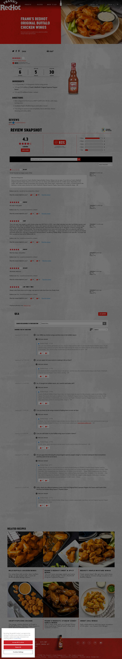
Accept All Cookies (18, 642)
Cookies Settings (18, 652)
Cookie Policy (17, 638)
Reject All (18, 647)
